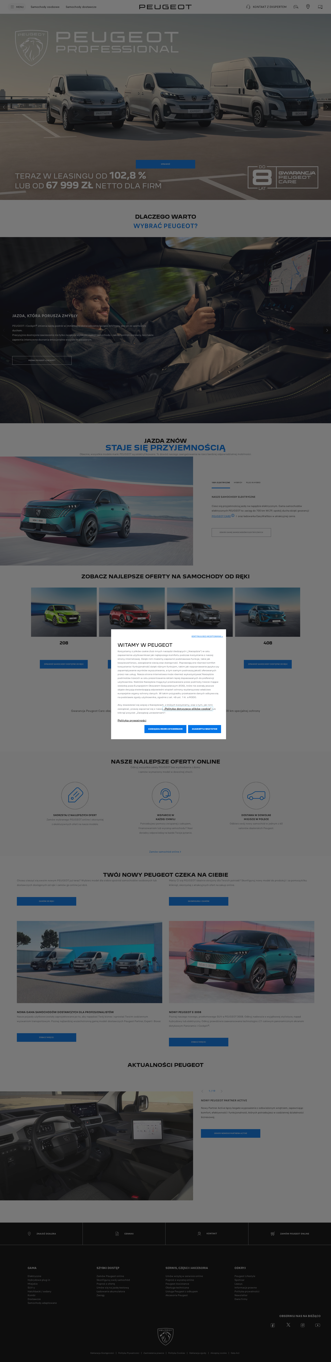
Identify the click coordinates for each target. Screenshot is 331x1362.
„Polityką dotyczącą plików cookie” (187, 708)
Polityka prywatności (132, 720)
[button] (207, 636)
